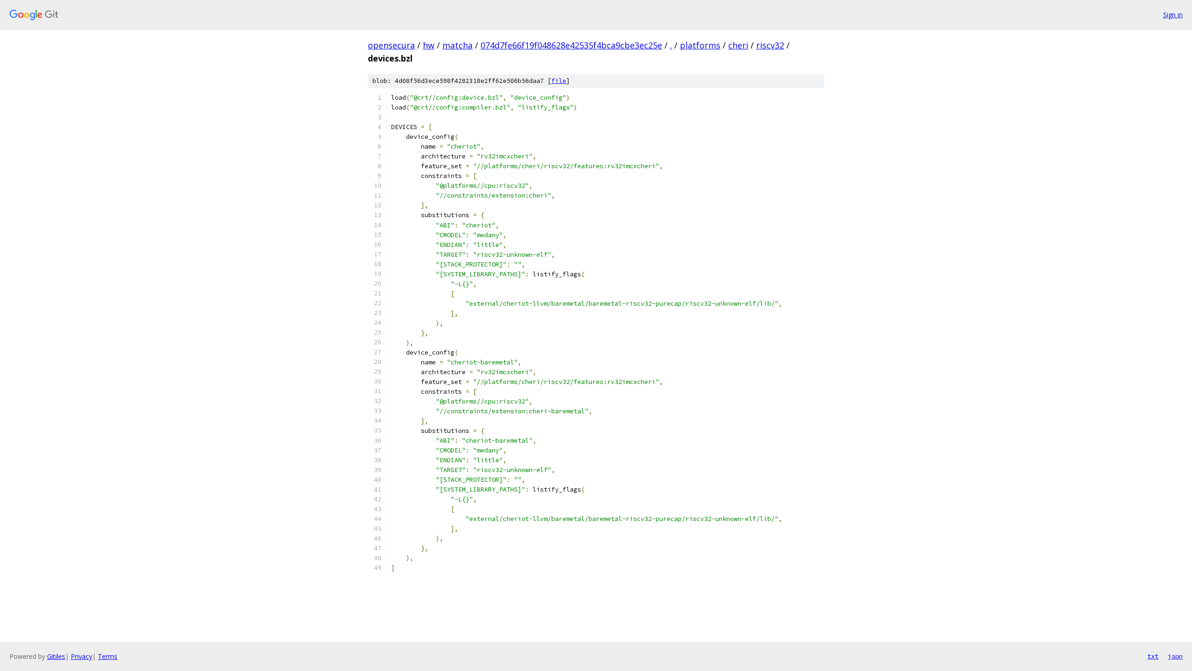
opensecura (391, 45)
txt (1152, 656)
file (558, 81)
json (1175, 656)
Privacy (81, 656)
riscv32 (770, 45)
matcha (457, 45)
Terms (107, 656)
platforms (700, 45)
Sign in (1173, 14)
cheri (738, 45)
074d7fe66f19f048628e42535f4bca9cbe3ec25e (571, 45)
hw (428, 45)
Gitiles (56, 656)
